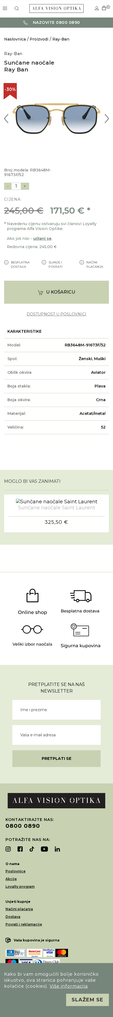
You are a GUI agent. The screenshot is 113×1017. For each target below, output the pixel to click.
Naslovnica (15, 39)
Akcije (11, 879)
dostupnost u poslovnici (56, 314)
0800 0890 (22, 826)
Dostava (12, 917)
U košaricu (60, 292)
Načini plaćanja (19, 909)
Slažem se (87, 1000)
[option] (56, 118)
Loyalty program (20, 886)
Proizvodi (39, 39)
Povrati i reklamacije (23, 924)
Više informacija (69, 986)
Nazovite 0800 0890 (56, 22)
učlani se (42, 238)
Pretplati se (56, 758)
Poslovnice (15, 871)
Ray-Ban (60, 39)
